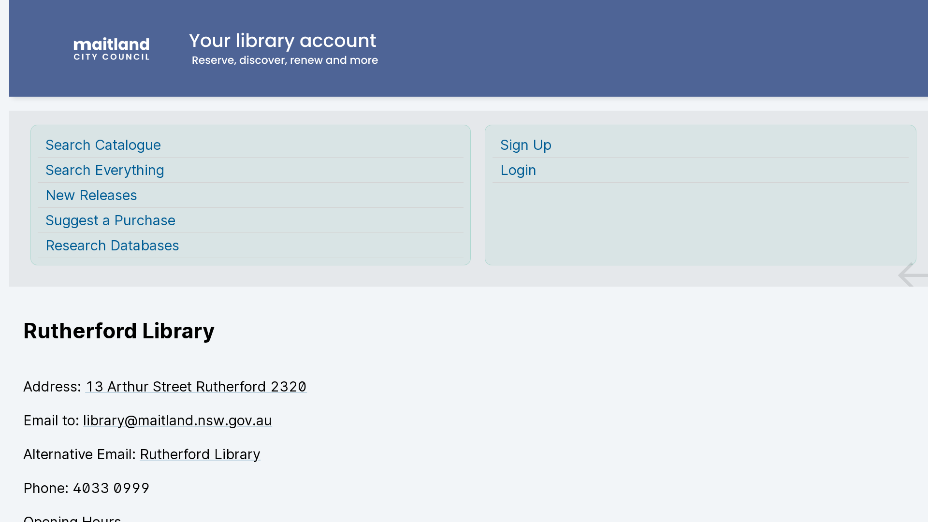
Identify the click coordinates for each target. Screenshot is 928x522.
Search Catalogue (103, 144)
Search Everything (104, 169)
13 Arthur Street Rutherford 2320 (196, 386)
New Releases (91, 195)
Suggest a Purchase (110, 220)
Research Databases (112, 245)
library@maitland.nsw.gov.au (177, 420)
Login (518, 169)
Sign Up (525, 144)
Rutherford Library (200, 454)
